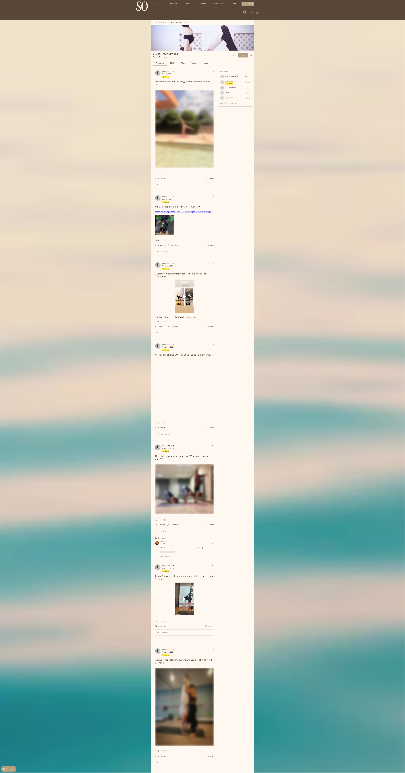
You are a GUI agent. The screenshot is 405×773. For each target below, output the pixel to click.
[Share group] (251, 55)
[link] (160, 63)
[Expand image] (164, 225)
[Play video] (184, 296)
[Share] (212, 71)
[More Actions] (212, 543)
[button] (173, 4)
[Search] (233, 55)
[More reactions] (164, 173)
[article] (184, 129)
